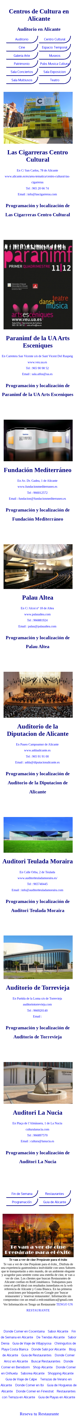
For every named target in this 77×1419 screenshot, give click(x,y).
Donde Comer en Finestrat (35, 1391)
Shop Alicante (43, 1367)
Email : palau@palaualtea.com (37, 626)
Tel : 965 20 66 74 (37, 188)
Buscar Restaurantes (45, 1361)
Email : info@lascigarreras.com (37, 194)
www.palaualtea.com (37, 614)
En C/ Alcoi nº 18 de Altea (37, 608)
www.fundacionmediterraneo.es (37, 486)
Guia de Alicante (54, 1202)
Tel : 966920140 (37, 1010)
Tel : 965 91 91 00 (37, 756)
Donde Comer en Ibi (29, 1385)
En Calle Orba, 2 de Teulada (37, 872)
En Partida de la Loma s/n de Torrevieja (37, 998)
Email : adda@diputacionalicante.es (37, 762)
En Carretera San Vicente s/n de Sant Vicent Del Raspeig (37, 356)
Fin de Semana (21, 1194)
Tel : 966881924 (37, 620)
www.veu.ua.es (37, 362)
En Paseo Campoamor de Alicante (37, 744)
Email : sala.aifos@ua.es (37, 374)
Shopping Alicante (61, 1373)
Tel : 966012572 (37, 492)
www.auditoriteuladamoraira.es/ (37, 878)
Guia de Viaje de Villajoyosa (31, 1343)
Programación (22, 1202)
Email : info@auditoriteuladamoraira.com (37, 890)
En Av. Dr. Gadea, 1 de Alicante (37, 480)
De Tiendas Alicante (50, 1337)
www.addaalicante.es (37, 750)
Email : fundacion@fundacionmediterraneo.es (37, 498)
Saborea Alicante (33, 1373)
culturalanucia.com (37, 1129)
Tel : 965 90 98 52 (37, 368)
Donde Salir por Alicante (48, 1349)
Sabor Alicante (58, 1331)
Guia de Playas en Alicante (56, 1397)
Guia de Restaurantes (36, 1355)
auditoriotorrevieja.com (37, 1004)
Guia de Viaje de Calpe (21, 1379)
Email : (37, 1016)
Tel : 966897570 (37, 1135)
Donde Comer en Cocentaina (24, 1331)
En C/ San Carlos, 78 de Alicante (37, 170)
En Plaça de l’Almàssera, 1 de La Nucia (37, 1123)
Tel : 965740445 (37, 884)
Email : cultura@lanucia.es (37, 1141)
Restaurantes (54, 1194)
